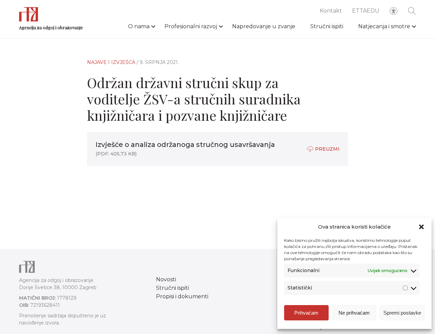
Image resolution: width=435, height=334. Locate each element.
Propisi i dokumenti (182, 296)
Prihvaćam (306, 313)
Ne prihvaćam (354, 313)
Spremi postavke (402, 313)
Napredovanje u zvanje (263, 26)
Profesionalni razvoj (190, 26)
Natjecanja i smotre (384, 26)
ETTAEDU (365, 10)
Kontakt (331, 10)
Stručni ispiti (326, 26)
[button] (421, 226)
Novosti (166, 279)
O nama (139, 26)
